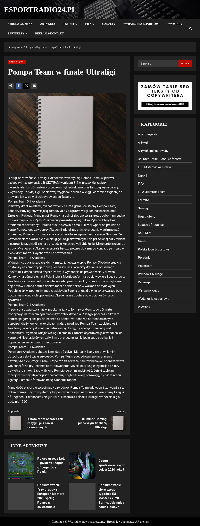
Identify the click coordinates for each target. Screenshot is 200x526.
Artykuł (143, 142)
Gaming (143, 208)
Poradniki (144, 257)
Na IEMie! (144, 233)
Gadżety (108, 24)
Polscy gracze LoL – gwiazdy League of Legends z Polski (21, 465)
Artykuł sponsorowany (153, 151)
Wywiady (175, 24)
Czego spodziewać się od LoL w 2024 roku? (82, 465)
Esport (68, 24)
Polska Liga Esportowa (153, 249)
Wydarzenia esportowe (141, 24)
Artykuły (48, 24)
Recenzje (144, 282)
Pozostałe (145, 266)
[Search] (190, 28)
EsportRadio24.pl (40, 9)
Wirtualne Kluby (148, 290)
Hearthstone (146, 216)
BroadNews (114, 521)
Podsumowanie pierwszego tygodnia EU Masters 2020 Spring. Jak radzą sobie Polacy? (82, 496)
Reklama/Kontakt (49, 33)
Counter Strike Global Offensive (160, 159)
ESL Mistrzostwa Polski (154, 167)
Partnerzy (16, 33)
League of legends (16, 62)
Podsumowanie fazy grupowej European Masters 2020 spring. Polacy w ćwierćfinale (21, 496)
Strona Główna (20, 24)
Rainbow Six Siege (150, 274)
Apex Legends (148, 134)
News (142, 241)
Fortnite (143, 200)
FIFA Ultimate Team (151, 192)
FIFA (88, 24)
